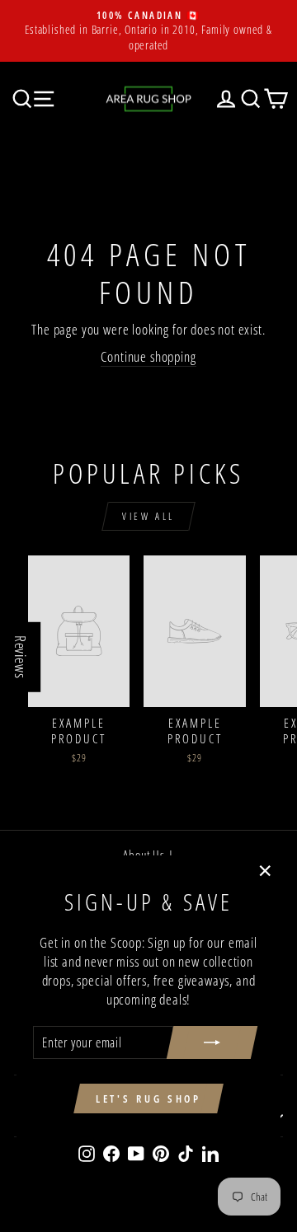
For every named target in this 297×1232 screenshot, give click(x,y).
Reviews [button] (21, 656)
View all (148, 516)
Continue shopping (148, 356)
